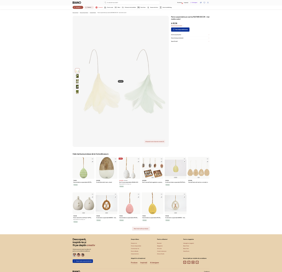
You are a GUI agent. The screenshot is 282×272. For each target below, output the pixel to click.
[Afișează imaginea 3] (77, 81)
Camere (89, 7)
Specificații (174, 41)
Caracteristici (135, 253)
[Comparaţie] (92, 161)
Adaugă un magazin (188, 243)
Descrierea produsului (177, 38)
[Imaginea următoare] (93, 167)
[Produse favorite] (204, 2)
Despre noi (134, 243)
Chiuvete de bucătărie (130, 7)
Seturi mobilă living (167, 7)
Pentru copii (110, 7)
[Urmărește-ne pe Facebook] (188, 262)
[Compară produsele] (200, 2)
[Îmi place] (92, 159)
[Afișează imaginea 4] (77, 86)
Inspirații (186, 2)
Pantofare (143, 7)
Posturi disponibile (136, 246)
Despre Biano (135, 239)
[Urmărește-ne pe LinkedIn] (197, 262)
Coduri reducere (161, 251)
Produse (134, 263)
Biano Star (186, 248)
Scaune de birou (154, 7)
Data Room (186, 251)
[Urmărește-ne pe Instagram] (184, 262)
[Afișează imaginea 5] (77, 92)
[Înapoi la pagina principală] (80, 2)
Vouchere (180, 3)
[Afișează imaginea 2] (77, 76)
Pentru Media (134, 251)
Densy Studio (160, 253)
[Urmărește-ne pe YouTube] (193, 262)
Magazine (160, 246)
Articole (159, 248)
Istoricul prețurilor (176, 34)
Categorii (78, 7)
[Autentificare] (207, 2)
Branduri (159, 243)
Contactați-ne (135, 248)
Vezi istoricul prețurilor (176, 25)
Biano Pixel (186, 246)
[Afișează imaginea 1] (77, 70)
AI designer (194, 2)
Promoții (100, 7)
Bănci (119, 7)
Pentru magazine (188, 239)
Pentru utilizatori (162, 239)
